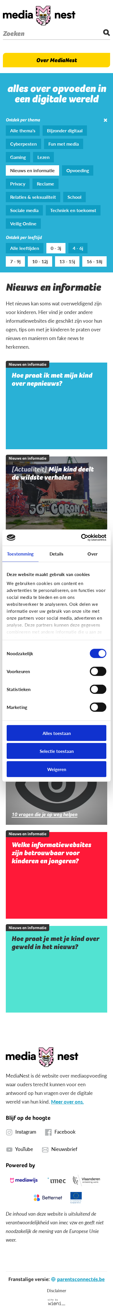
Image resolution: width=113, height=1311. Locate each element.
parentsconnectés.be (81, 1279)
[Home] (39, 15)
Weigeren (56, 769)
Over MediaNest (56, 60)
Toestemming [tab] (20, 553)
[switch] (98, 671)
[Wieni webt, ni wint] (56, 1302)
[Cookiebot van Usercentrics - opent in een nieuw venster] (81, 537)
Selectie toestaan (57, 751)
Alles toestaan (57, 733)
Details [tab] (57, 553)
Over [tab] (92, 553)
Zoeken (13, 33)
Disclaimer (56, 1290)
